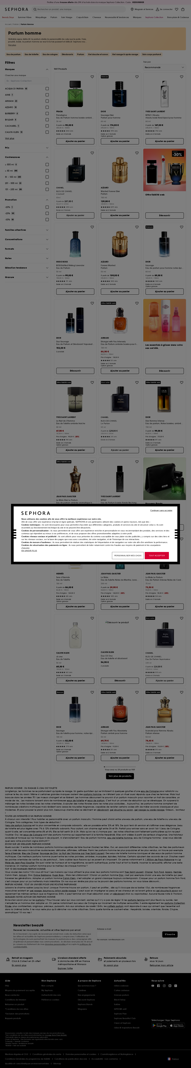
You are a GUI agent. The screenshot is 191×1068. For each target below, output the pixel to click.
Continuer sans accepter (161, 510)
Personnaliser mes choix (127, 555)
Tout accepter (157, 555)
